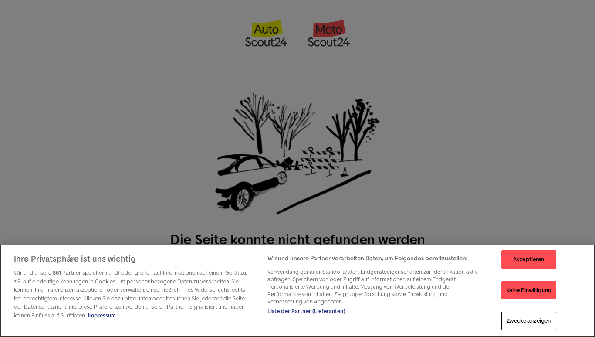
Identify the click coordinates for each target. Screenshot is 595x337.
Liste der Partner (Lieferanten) (306, 311)
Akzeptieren (528, 259)
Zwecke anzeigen (529, 320)
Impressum (102, 315)
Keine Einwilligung (528, 290)
